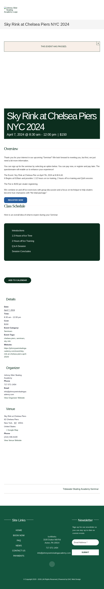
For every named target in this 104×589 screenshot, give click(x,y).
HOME (19, 530)
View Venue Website (13, 440)
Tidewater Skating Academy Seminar (81, 488)
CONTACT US (18, 550)
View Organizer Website (14, 398)
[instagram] (52, 564)
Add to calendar (17, 280)
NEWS (19, 545)
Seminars (8, 331)
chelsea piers (9, 338)
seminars (20, 338)
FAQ (19, 540)
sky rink (7, 341)
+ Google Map (12, 430)
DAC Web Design (74, 579)
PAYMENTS (18, 556)
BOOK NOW (19, 535)
